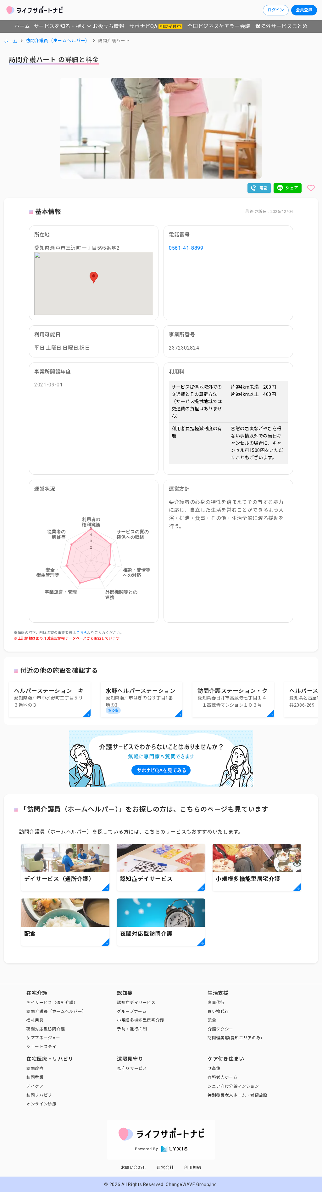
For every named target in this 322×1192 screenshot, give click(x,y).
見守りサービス (132, 1068)
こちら (81, 633)
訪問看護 (35, 1077)
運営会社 (165, 1167)
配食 (212, 1020)
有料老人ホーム (222, 1077)
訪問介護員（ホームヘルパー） (56, 1011)
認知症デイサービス (136, 1002)
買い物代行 (218, 1011)
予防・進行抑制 (132, 1029)
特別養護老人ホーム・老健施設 (238, 1095)
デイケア (35, 1086)
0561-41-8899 (186, 248)
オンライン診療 (41, 1104)
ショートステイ (41, 1046)
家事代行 (216, 1002)
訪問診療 (35, 1068)
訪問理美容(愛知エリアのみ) (235, 1037)
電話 (263, 187)
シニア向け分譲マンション (233, 1086)
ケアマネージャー (43, 1037)
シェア (292, 187)
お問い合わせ (134, 1167)
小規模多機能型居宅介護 (140, 1020)
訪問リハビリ (39, 1095)
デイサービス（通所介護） (52, 1002)
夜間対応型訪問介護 (45, 1029)
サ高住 (214, 1068)
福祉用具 (35, 1020)
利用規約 (192, 1167)
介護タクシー (220, 1029)
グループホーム (132, 1011)
